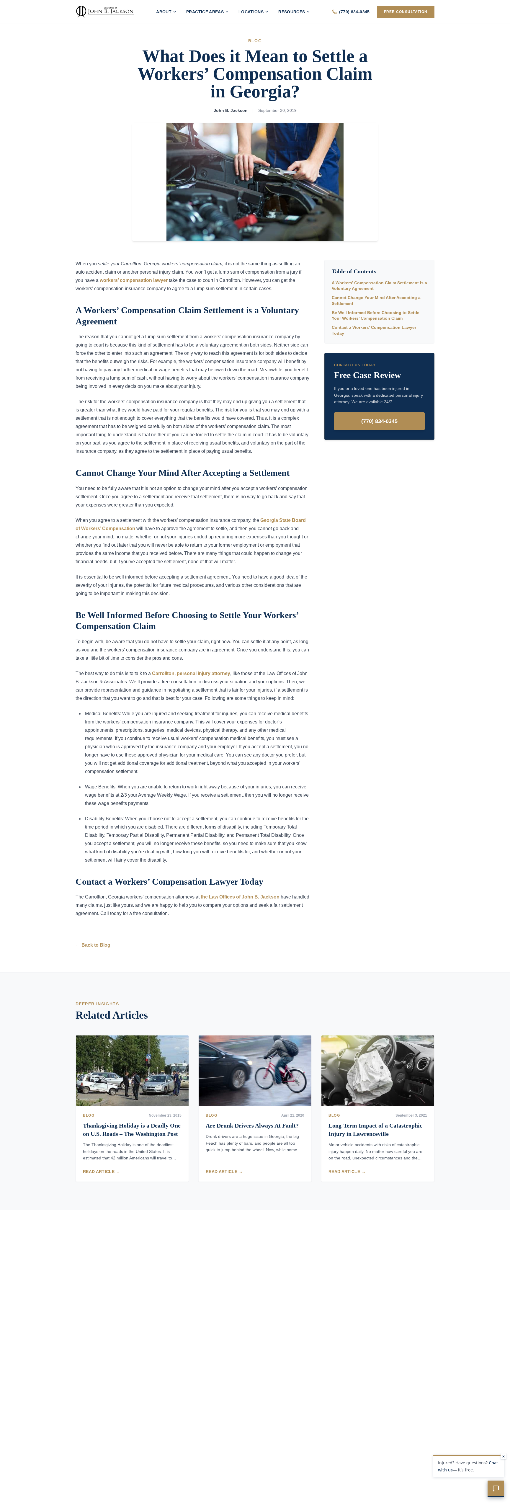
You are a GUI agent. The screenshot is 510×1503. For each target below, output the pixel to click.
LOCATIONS (251, 11)
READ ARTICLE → (101, 1171)
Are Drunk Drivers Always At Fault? (252, 1125)
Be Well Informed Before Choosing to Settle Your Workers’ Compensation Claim (375, 315)
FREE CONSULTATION (405, 12)
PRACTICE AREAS (205, 11)
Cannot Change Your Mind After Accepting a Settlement (376, 300)
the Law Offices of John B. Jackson (240, 896)
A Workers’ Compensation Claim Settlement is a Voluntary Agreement (379, 285)
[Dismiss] (503, 1456)
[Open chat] (496, 1489)
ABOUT (163, 11)
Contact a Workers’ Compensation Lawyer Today (374, 330)
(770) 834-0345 (354, 11)
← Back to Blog (93, 944)
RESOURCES (291, 11)
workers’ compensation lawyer (134, 280)
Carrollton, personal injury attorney (191, 673)
